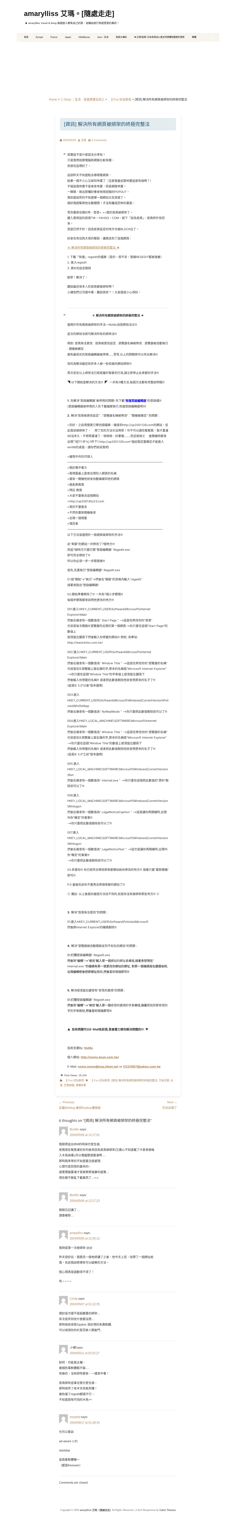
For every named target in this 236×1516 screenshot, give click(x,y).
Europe (39, 37)
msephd (75, 1416)
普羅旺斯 (81, 1085)
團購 (194, 37)
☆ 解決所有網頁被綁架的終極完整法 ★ (93, 247)
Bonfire (74, 1129)
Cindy (73, 1298)
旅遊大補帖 (121, 37)
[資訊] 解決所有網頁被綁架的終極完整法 (134, 1080)
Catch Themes (167, 1510)
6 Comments (99, 140)
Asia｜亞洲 (102, 37)
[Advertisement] (118, 69)
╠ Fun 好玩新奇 (119, 99)
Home (53, 99)
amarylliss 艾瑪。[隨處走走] (69, 13)
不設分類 (164, 1080)
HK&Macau (84, 37)
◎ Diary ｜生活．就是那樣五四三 (82, 99)
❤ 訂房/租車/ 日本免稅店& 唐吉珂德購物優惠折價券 (159, 37)
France (54, 37)
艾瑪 (83, 140)
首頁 (26, 37)
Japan (68, 37)
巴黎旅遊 (69, 1085)
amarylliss (76, 1232)
